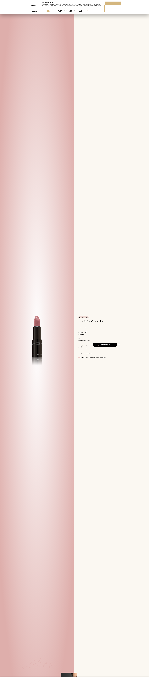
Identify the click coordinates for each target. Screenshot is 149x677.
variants (104, 357)
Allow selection (113, 6)
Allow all (112, 3)
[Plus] (89, 347)
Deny (113, 10)
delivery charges (87, 340)
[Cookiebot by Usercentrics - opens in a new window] (34, 11)
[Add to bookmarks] (94, 349)
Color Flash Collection (83, 317)
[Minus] (79, 347)
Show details (87, 10)
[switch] (60, 11)
